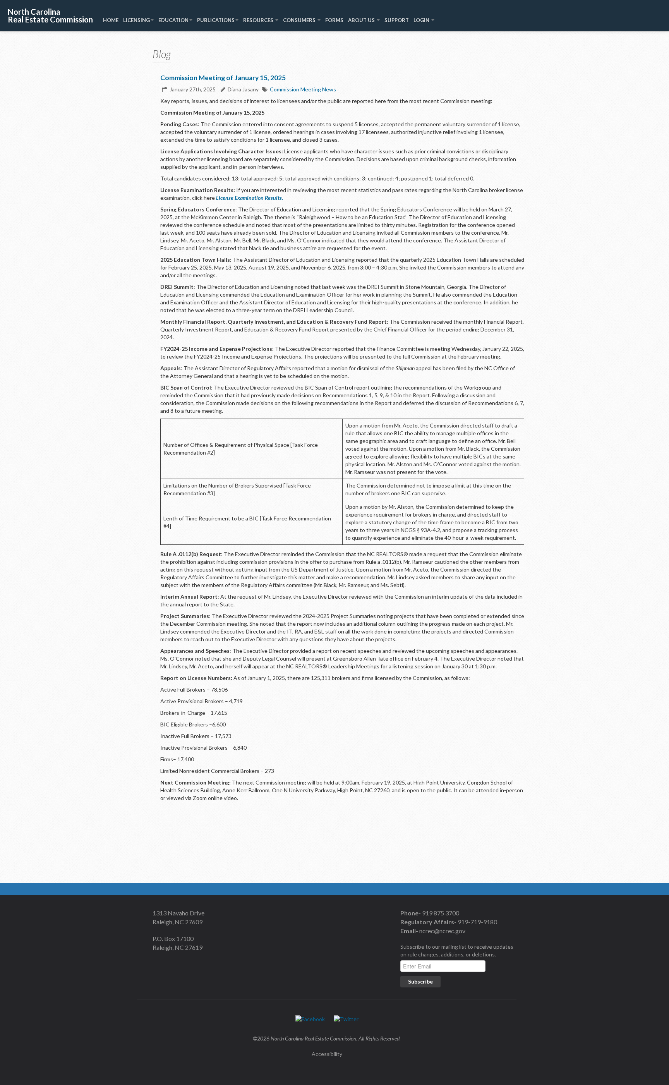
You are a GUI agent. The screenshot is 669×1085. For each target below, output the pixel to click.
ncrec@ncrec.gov (441, 930)
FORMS (334, 20)
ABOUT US (362, 20)
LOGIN (422, 20)
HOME (110, 20)
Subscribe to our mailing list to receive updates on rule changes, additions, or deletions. (456, 950)
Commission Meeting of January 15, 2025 (223, 78)
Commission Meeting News (303, 89)
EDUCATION (173, 20)
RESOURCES (258, 20)
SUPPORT (396, 20)
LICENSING (136, 20)
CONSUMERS (300, 20)
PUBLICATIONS (216, 20)
